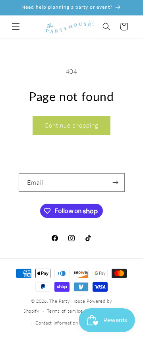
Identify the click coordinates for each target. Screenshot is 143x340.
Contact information (56, 322)
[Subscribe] (115, 182)
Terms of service (65, 310)
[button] (16, 26)
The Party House (67, 301)
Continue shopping (71, 125)
